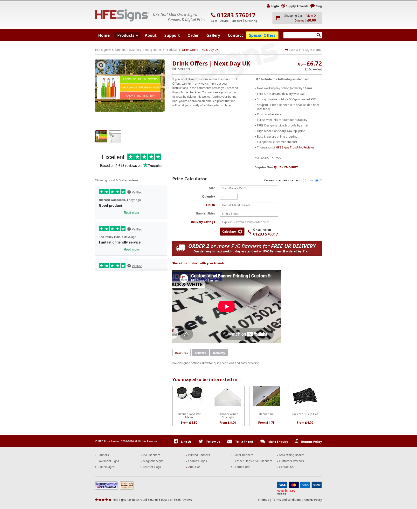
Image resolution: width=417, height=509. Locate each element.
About (151, 35)
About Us (194, 467)
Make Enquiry (278, 442)
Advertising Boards (292, 455)
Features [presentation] (181, 353)
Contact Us (286, 467)
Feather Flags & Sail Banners (253, 461)
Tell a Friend (244, 442)
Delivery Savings (203, 222)
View (309, 16)
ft (321, 180)
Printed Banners (199, 455)
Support (172, 35)
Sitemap (263, 500)
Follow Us (213, 442)
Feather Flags (152, 467)
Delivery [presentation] (219, 353)
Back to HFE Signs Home (304, 49)
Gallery (213, 35)
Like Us (185, 442)
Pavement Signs (108, 461)
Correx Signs (106, 467)
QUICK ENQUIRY (286, 167)
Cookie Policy (313, 500)
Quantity (208, 196)
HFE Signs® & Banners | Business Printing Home (128, 50)
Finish (210, 205)
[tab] (181, 352)
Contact (235, 35)
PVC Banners (151, 455)
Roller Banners (243, 455)
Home (104, 35)
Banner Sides (205, 213)
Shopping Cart (293, 16)
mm (310, 180)
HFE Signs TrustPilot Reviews (295, 147)
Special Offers (262, 35)
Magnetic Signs (153, 461)
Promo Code (242, 467)
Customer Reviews (291, 461)
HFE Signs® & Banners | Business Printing (122, 15)
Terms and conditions (286, 500)
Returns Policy (311, 442)
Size (212, 188)
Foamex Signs (197, 461)
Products (125, 35)
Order (193, 35)
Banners (103, 455)
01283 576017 (236, 15)
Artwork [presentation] (200, 353)
